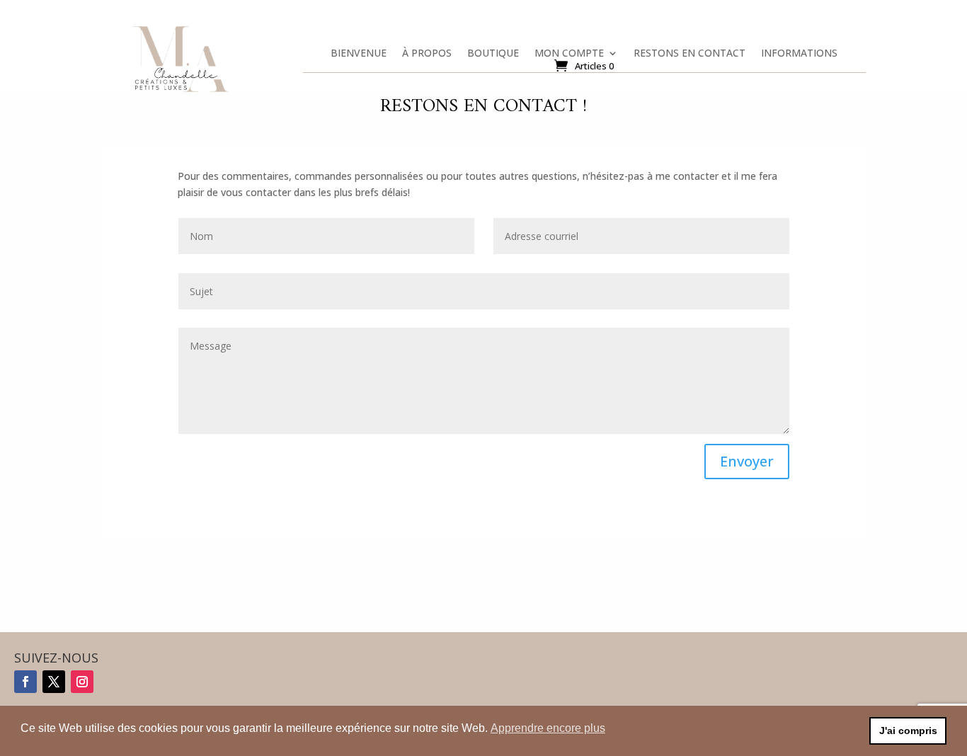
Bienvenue (359, 56)
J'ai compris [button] (908, 730)
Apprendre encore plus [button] (548, 728)
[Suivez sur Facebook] (25, 681)
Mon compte (569, 56)
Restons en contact (689, 56)
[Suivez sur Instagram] (82, 681)
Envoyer (747, 461)
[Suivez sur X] (53, 681)
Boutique (493, 56)
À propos (427, 56)
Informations (799, 56)
